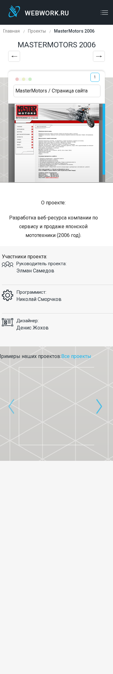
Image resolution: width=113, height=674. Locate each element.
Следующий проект (99, 56)
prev (11, 406)
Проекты (37, 31)
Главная (11, 31)
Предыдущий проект (14, 56)
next (99, 406)
